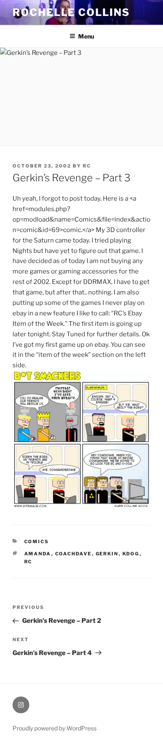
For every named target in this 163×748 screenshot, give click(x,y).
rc (87, 166)
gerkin (107, 554)
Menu (86, 36)
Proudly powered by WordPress (55, 728)
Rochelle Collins (71, 12)
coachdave (73, 554)
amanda (37, 554)
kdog (131, 554)
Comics (36, 541)
